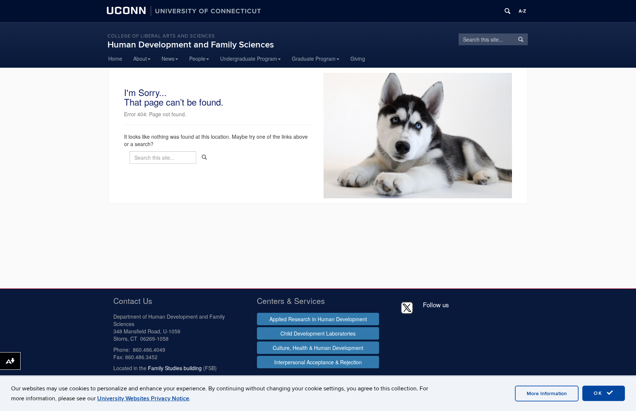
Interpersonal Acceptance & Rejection (318, 362)
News (168, 58)
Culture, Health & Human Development (318, 347)
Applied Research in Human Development (318, 319)
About (140, 58)
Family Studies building (175, 368)
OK (599, 393)
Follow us (436, 304)
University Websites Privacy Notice (143, 398)
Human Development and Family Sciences (190, 44)
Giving (357, 58)
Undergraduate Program (248, 58)
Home (115, 58)
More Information (547, 393)
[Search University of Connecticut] (507, 11)
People (197, 58)
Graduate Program (314, 58)
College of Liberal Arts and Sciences (161, 36)
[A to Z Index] (522, 11)
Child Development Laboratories (318, 333)
